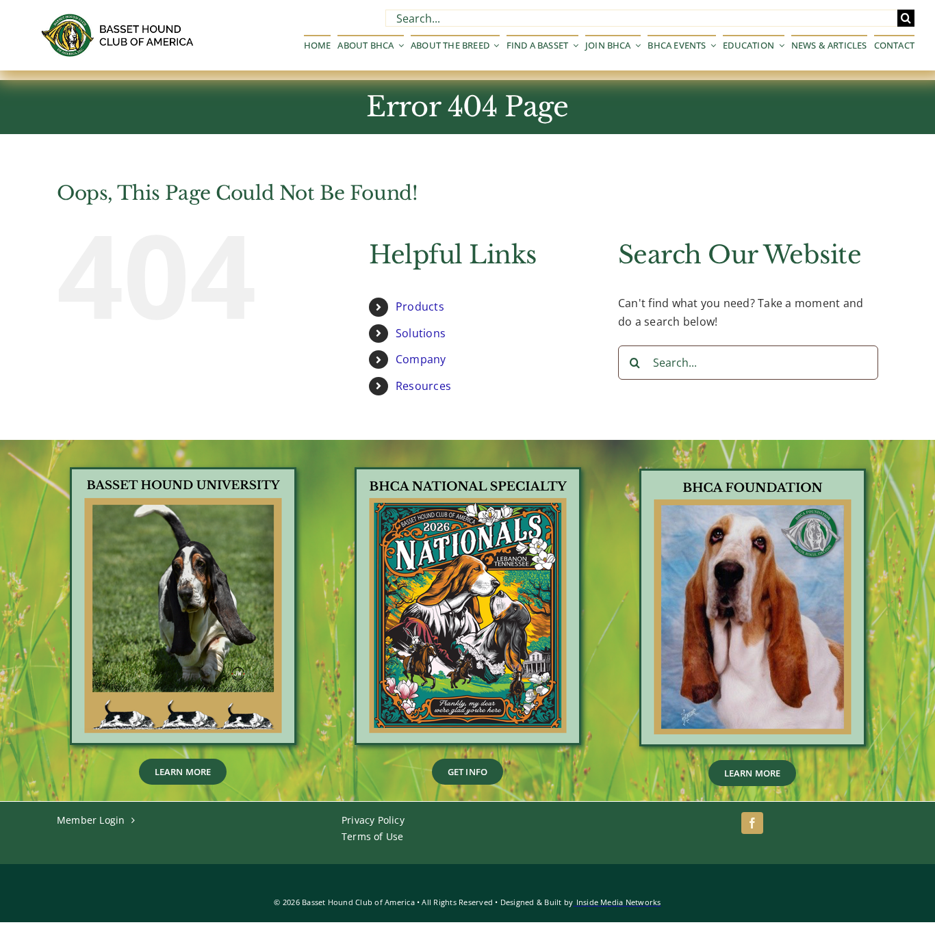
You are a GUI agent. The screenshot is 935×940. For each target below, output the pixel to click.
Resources (423, 385)
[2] (752, 476)
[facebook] (752, 823)
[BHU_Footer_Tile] (183, 474)
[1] (468, 474)
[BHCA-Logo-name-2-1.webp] (118, 19)
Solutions (421, 333)
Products (420, 306)
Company (421, 359)
